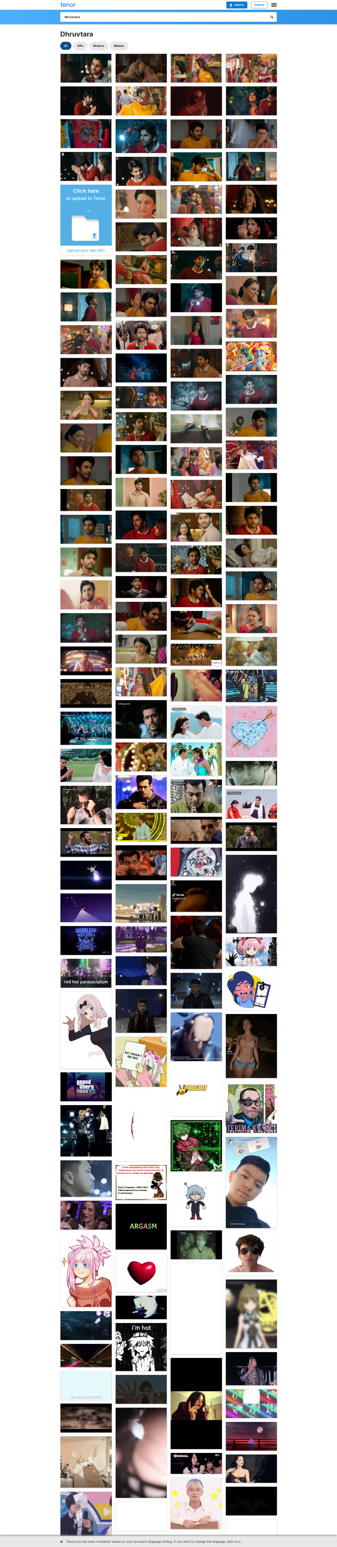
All (65, 45)
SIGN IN (259, 4)
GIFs (80, 45)
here (237, 1541)
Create (239, 4)
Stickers (98, 45)
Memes (119, 45)
